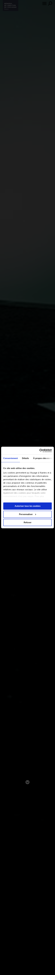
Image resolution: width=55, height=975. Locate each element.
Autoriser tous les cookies (27, 506)
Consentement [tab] (10, 458)
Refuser (27, 522)
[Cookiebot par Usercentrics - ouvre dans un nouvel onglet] (39, 450)
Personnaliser (26, 514)
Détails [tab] (25, 458)
